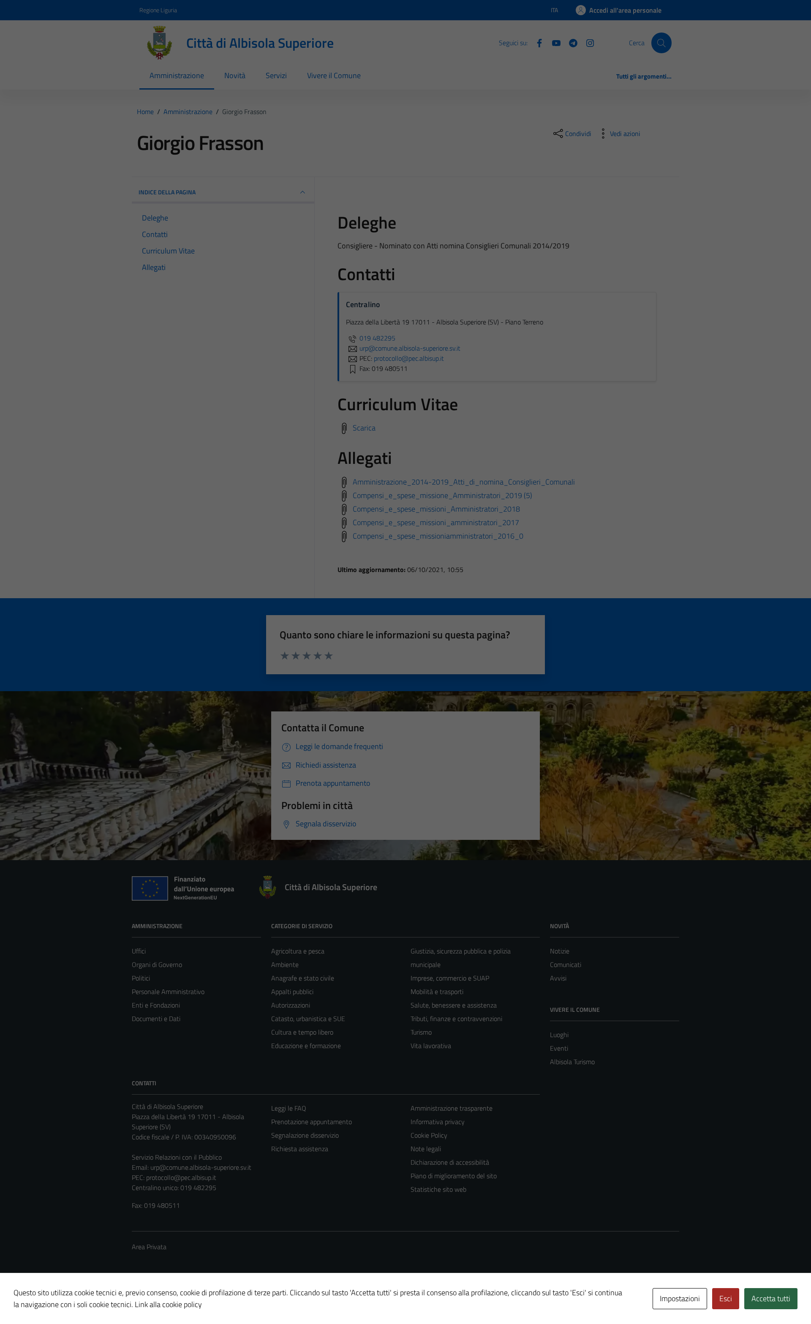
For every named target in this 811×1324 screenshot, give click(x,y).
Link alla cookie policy (168, 1304)
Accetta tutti (770, 1298)
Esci (725, 1298)
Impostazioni (680, 1298)
